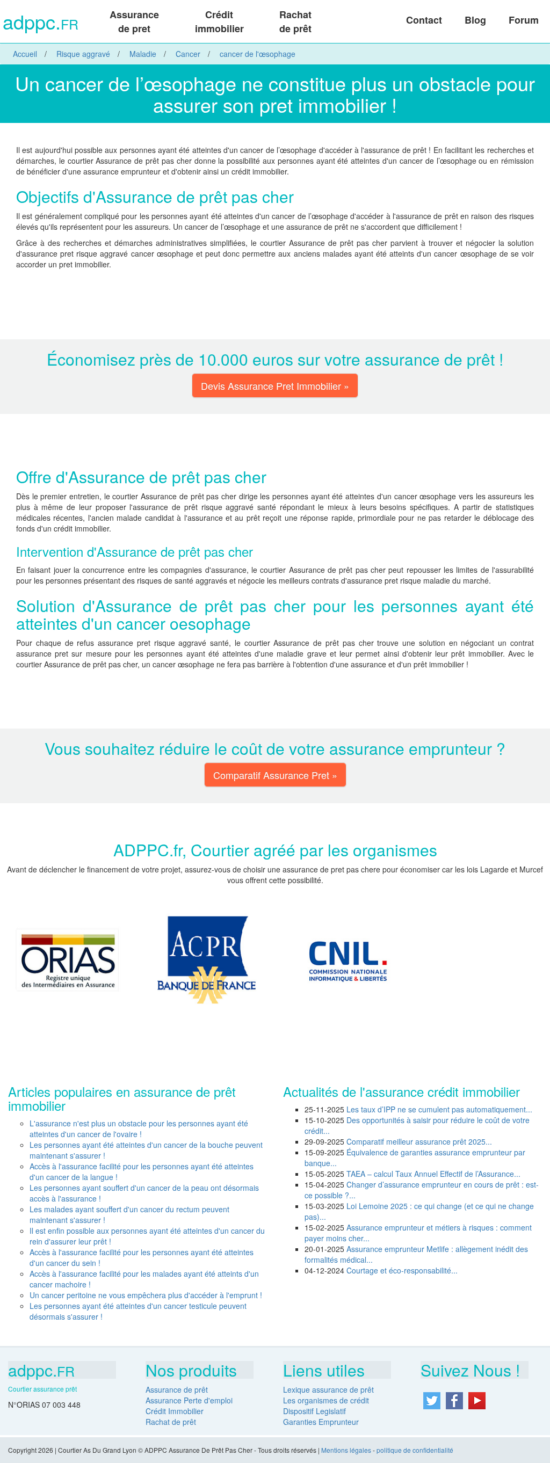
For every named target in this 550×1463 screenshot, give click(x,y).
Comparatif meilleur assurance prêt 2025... (419, 1141)
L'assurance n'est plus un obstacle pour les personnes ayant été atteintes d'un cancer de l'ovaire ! (139, 1128)
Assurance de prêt (177, 1389)
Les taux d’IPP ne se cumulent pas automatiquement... (439, 1109)
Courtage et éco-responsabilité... (402, 1270)
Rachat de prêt (295, 21)
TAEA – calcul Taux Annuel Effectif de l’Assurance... (433, 1173)
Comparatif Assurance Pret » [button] (275, 775)
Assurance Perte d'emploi (189, 1400)
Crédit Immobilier (175, 1411)
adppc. (40, 23)
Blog (475, 20)
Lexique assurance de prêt (328, 1389)
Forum (524, 20)
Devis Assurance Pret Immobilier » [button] (275, 385)
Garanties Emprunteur (321, 1421)
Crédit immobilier (219, 21)
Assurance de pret (134, 21)
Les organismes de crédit (326, 1400)
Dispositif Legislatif (314, 1411)
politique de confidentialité (415, 1449)
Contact (424, 20)
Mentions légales (346, 1449)
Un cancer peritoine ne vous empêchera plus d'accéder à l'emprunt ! (146, 1295)
